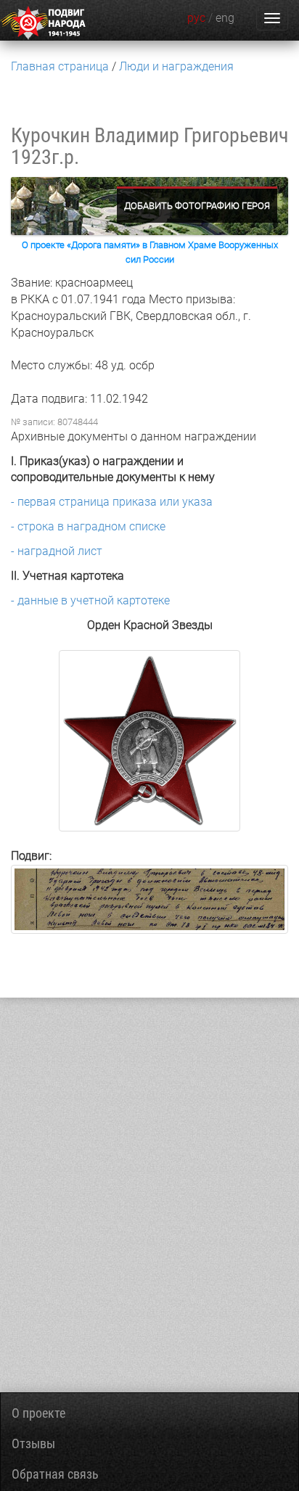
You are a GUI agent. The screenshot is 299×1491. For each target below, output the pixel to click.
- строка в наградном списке (88, 526)
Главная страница (60, 66)
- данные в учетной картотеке (90, 600)
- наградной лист (56, 551)
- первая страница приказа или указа (112, 502)
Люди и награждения (176, 66)
